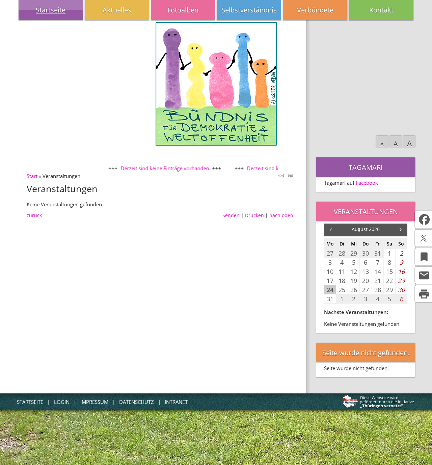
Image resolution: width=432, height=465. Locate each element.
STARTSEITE (30, 401)
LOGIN (62, 401)
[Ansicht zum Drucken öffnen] (290, 176)
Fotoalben (182, 10)
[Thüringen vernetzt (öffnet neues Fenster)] (378, 407)
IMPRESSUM (94, 401)
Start (32, 176)
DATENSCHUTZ (136, 401)
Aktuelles (117, 10)
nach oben (281, 215)
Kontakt (381, 10)
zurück (34, 215)
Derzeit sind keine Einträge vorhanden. (156, 168)
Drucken (254, 215)
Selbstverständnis (249, 10)
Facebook (367, 182)
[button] (400, 230)
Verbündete (315, 10)
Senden (231, 215)
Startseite (50, 10)
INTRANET (176, 401)
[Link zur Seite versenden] (281, 176)
